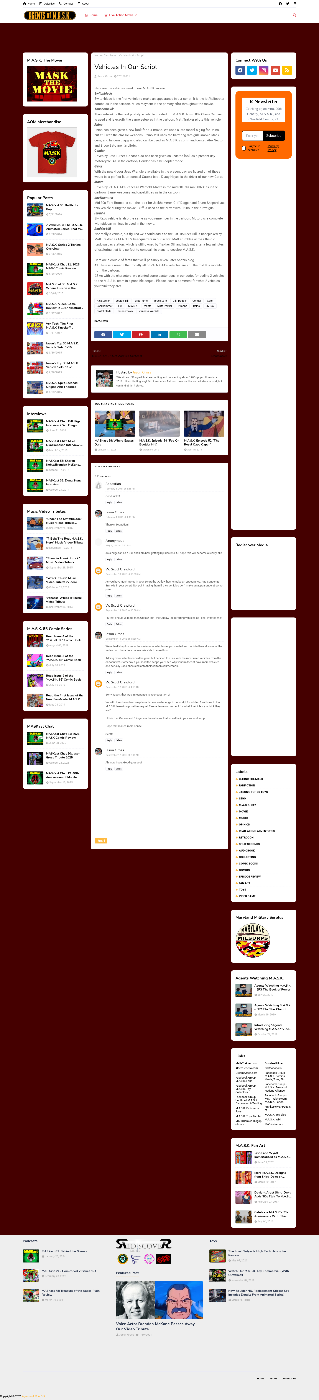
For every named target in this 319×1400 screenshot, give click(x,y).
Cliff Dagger (180, 300)
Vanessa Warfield (149, 311)
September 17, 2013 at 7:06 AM (122, 755)
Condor (196, 300)
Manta (147, 306)
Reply (109, 502)
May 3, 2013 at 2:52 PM (118, 545)
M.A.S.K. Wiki (273, 1119)
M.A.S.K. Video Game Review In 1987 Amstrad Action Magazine (63, 306)
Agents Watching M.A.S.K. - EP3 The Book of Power (272, 988)
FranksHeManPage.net (278, 1108)
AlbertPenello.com (246, 1068)
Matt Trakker (164, 306)
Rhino (196, 306)
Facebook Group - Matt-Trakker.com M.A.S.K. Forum (276, 1099)
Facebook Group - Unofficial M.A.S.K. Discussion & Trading (248, 1100)
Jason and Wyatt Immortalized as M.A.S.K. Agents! (271, 1155)
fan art (244, 883)
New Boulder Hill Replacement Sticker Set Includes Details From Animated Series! (258, 1293)
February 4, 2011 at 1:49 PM (120, 517)
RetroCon (246, 837)
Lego (242, 798)
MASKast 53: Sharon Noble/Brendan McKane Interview (62, 463)
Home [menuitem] (93, 15)
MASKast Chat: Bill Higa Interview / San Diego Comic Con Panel (63, 423)
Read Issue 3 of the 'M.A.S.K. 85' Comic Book (63, 658)
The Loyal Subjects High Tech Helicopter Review (257, 1253)
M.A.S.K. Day (247, 805)
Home (31, 3)
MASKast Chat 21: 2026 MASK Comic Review (62, 266)
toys (242, 889)
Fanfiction (247, 785)
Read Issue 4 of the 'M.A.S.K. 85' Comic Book (63, 638)
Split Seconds (249, 844)
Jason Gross (104, 76)
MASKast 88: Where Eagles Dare (114, 443)
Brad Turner (141, 300)
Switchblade (104, 311)
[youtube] (275, 70)
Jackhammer (104, 306)
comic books (248, 863)
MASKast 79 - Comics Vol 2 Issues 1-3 (69, 1271)
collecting (247, 857)
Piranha (182, 306)
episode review (250, 876)
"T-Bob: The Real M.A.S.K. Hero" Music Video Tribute (65, 541)
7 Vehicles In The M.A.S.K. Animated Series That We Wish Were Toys (64, 227)
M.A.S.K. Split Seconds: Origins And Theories (62, 385)
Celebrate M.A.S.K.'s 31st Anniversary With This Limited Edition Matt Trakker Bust (271, 1214)
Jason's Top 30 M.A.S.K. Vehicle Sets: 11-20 (62, 365)
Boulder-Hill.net (274, 1063)
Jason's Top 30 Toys (253, 792)
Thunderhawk (125, 311)
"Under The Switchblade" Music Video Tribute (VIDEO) (64, 521)
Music (243, 818)
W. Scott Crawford (120, 569)
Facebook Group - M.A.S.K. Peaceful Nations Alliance (276, 1087)
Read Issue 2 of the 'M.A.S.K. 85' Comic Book (63, 678)
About (85, 3)
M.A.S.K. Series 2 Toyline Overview (63, 247)
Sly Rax (210, 306)
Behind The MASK (251, 779)
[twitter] (287, 3)
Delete (119, 502)
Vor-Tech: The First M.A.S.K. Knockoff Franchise (59, 326)
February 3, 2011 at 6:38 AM (120, 488)
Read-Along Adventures (257, 831)
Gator (210, 300)
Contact (68, 3)
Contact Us (289, 1378)
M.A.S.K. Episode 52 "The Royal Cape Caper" (201, 443)
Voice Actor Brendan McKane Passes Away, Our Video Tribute (155, 1326)
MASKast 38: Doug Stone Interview (64, 482)
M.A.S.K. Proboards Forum (247, 1110)
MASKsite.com (274, 1124)
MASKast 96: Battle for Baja (62, 207)
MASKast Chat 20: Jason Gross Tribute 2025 (63, 756)
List (120, 306)
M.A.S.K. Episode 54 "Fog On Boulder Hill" (159, 443)
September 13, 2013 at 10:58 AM (123, 610)
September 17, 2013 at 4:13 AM (122, 687)
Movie (243, 811)
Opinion (244, 824)
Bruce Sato (160, 300)
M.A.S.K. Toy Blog (275, 1114)
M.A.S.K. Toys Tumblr (248, 1116)
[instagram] (294, 3)
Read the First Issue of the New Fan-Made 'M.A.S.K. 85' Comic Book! (65, 697)
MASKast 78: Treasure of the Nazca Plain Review (71, 1293)
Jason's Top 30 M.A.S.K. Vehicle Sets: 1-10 (62, 345)
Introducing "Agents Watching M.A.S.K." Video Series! (272, 1027)
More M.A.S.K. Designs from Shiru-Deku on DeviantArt (270, 1175)
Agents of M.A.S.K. (34, 1396)
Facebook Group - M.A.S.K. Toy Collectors (246, 1089)
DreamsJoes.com (246, 1072)
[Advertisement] (159, 36)
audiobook (247, 850)
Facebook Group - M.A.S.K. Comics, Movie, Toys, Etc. (275, 1076)
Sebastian (113, 483)
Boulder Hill (122, 300)
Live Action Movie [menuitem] (121, 15)
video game (247, 896)
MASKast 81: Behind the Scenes (64, 1251)
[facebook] (280, 3)
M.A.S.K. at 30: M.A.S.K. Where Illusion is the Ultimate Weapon (62, 286)
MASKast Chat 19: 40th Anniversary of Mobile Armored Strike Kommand (64, 775)
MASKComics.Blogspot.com (248, 1122)
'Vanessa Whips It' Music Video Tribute (64, 600)
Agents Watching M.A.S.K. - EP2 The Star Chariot (272, 1007)
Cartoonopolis (273, 1068)
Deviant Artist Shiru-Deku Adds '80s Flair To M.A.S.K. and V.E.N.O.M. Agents (273, 1195)
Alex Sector (110, 55)
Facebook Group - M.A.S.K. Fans (246, 1079)
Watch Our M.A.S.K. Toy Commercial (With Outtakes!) (258, 1273)
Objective (49, 3)
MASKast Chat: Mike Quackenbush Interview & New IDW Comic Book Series (64, 443)
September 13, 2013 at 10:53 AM (123, 574)
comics (244, 870)
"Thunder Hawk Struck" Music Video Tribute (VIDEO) (63, 560)
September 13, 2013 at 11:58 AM (123, 638)
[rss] (287, 70)
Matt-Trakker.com (246, 1063)
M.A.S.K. (133, 306)
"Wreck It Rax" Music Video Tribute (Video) (61, 580)
